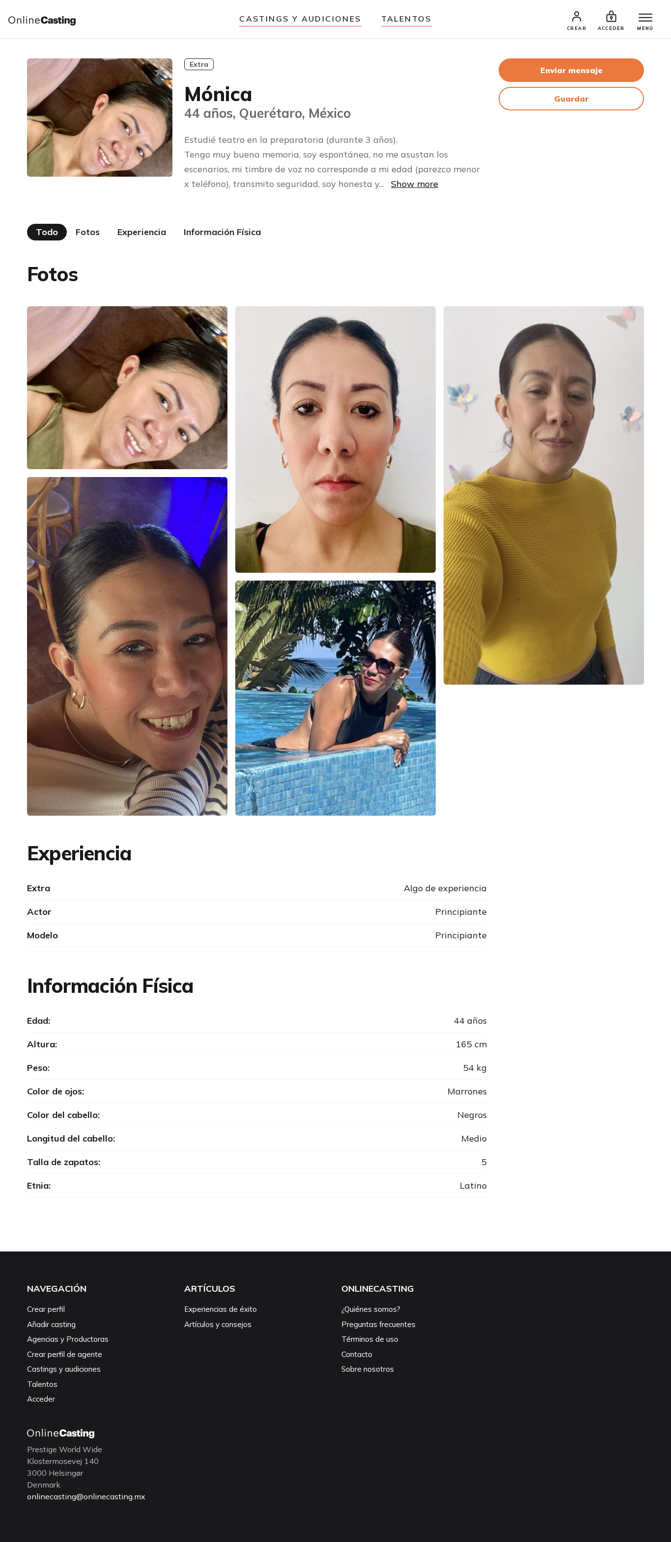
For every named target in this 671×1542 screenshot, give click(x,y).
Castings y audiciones (300, 19)
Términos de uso (369, 1339)
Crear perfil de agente (64, 1354)
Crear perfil (46, 1309)
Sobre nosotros (367, 1369)
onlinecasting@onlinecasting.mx (86, 1496)
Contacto (356, 1354)
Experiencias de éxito (220, 1309)
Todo (47, 232)
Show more (414, 183)
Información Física (222, 232)
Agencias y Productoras (68, 1339)
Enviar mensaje (571, 70)
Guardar (571, 99)
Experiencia (141, 232)
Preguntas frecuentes (378, 1324)
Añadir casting (51, 1324)
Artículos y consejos (218, 1324)
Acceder (41, 1399)
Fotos (88, 232)
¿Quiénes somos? (370, 1309)
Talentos (406, 19)
